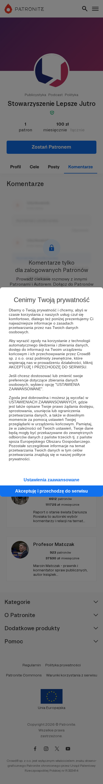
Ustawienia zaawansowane (51, 480)
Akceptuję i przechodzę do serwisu (51, 491)
